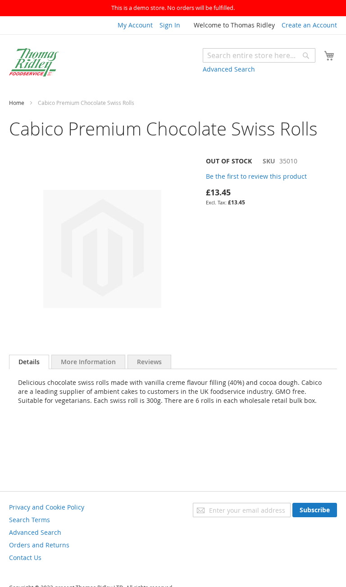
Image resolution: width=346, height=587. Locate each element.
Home (16, 102)
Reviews (149, 361)
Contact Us (25, 557)
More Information (88, 361)
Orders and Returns (39, 545)
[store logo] (34, 62)
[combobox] (259, 55)
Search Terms (29, 519)
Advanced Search (229, 69)
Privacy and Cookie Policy (46, 507)
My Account (135, 25)
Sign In (169, 25)
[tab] (29, 362)
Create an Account (309, 25)
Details (29, 361)
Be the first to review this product (256, 176)
